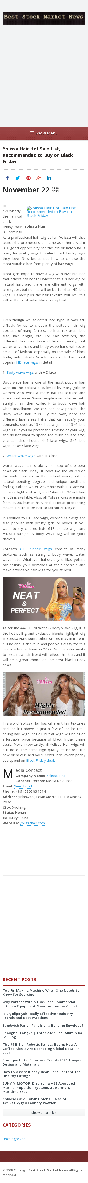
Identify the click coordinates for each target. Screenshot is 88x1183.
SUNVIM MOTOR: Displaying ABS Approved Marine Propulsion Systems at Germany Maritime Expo (39, 1087)
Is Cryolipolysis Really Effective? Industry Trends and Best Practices (38, 1015)
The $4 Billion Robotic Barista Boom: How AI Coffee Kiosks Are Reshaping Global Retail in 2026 (41, 1048)
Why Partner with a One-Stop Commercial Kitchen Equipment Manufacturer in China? (40, 1004)
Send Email (23, 786)
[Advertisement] (44, 76)
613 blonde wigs (36, 548)
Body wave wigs (20, 372)
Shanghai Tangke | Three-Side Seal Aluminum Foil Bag (42, 1035)
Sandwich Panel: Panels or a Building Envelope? (43, 1025)
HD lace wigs (27, 362)
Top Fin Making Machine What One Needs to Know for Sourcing (41, 992)
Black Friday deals (41, 760)
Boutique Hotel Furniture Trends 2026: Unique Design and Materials (42, 1062)
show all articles (44, 1112)
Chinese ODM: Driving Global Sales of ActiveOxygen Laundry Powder (34, 1101)
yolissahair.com (32, 823)
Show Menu (46, 133)
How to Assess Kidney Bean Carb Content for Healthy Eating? (41, 1074)
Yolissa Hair (56, 775)
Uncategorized (14, 1139)
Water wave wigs (21, 455)
